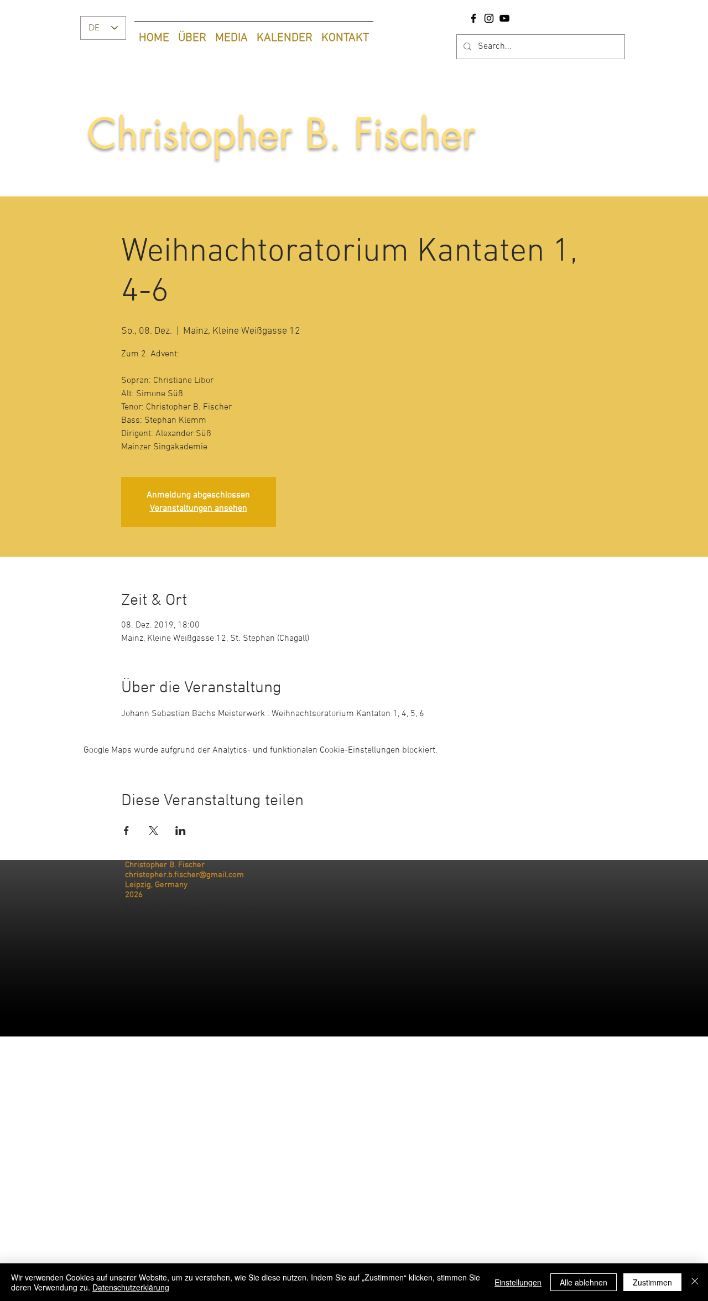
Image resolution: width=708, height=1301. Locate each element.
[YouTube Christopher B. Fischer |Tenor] (504, 18)
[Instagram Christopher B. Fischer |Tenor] (489, 18)
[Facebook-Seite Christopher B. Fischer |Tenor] (473, 18)
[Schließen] (694, 1282)
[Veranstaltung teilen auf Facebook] (126, 830)
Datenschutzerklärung (130, 1287)
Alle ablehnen (583, 1282)
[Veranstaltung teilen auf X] (153, 830)
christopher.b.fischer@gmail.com (184, 875)
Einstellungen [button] (518, 1282)
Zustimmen (652, 1282)
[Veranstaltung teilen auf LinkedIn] (180, 830)
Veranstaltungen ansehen (198, 508)
